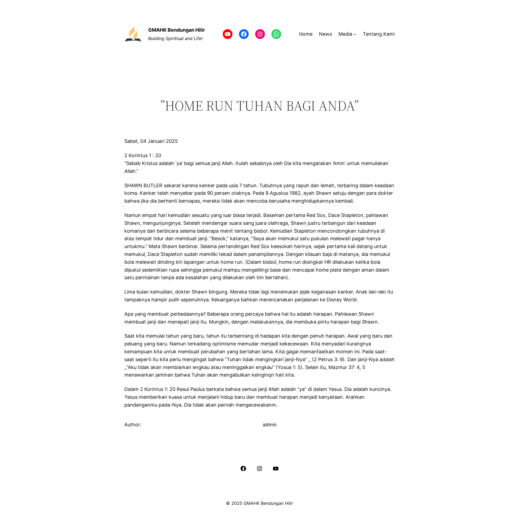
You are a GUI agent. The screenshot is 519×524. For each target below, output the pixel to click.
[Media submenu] (354, 34)
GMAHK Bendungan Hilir (176, 30)
